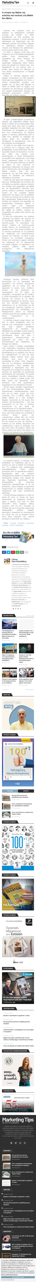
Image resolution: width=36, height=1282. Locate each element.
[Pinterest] (13, 552)
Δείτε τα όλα (30, 615)
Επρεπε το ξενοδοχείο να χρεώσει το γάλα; (16, 1015)
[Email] (22, 552)
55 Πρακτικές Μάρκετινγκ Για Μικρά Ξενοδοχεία (17, 1106)
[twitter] (18, 608)
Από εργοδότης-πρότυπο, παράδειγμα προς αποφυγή (20, 796)
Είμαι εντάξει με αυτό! (18, 1277)
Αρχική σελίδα (6, 9)
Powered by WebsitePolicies (7, 1279)
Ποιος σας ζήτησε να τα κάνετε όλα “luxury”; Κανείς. (22, 813)
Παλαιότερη (29, 689)
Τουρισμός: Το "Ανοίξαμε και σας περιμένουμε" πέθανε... (21, 1255)
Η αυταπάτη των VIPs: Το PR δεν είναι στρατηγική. (23, 1236)
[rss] (20, 608)
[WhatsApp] (18, 552)
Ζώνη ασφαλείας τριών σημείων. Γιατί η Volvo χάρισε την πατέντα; (26, 680)
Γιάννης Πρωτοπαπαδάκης (19, 560)
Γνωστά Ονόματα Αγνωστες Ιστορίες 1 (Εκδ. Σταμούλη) (18, 524)
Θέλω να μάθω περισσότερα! (9, 1274)
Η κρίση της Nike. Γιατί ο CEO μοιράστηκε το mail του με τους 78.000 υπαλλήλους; (26, 633)
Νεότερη (5, 689)
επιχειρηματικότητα (17, 9)
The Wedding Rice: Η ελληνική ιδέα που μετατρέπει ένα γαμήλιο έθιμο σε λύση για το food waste (9, 634)
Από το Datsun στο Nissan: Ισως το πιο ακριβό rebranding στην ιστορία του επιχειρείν (22, 1246)
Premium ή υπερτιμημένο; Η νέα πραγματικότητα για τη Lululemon (9, 680)
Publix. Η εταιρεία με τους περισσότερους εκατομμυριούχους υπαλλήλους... (8, 657)
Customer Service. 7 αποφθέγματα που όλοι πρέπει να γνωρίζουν (18, 1030)
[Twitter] (8, 552)
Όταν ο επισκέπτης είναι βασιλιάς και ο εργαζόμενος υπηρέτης (22, 804)
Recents (26, 791)
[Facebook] (4, 552)
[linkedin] (15, 608)
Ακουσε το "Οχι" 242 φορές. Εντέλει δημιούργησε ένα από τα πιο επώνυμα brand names (26, 658)
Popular (10, 791)
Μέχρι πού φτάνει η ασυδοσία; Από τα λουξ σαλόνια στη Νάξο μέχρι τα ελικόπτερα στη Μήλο (18, 1038)
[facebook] (13, 608)
